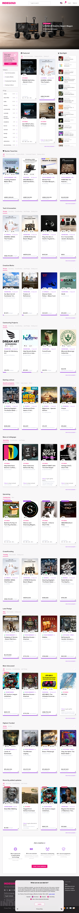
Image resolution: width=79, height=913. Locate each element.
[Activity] (65, 3)
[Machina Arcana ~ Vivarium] (30, 624)
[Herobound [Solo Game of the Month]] (30, 395)
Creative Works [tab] (38, 56)
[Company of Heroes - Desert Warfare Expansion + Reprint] (11, 624)
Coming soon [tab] (6, 497)
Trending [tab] (5, 554)
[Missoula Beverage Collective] (68, 338)
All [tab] (22, 56)
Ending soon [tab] (34, 211)
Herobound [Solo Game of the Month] (29, 410)
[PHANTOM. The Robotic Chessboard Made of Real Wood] (68, 166)
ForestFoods (46, 351)
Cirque (63, 408)
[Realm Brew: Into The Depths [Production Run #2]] (68, 566)
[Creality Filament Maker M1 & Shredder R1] (11, 166)
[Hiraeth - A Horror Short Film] (49, 509)
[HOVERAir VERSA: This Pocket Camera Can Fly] (47, 67)
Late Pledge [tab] (27, 211)
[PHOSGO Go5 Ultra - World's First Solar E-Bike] (29, 67)
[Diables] (49, 624)
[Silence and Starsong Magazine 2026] (30, 509)
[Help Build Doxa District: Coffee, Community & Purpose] (11, 452)
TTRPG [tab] (17, 383)
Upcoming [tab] (11, 211)
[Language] (61, 3)
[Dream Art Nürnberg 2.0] (11, 338)
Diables (44, 637)
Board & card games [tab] (8, 383)
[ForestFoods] (49, 338)
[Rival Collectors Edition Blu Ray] (30, 452)
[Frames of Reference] (30, 280)
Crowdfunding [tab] (18, 211)
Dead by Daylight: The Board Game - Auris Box (10, 410)
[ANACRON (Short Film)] (68, 509)
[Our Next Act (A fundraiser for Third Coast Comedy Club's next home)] (11, 280)
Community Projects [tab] (31, 154)
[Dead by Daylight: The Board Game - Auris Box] (11, 395)
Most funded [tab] (12, 554)
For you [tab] (5, 211)
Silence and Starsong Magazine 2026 (30, 525)
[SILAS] (68, 280)
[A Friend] (47, 111)
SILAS (63, 294)
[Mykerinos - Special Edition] (49, 395)
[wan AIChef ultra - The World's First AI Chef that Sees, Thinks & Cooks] (29, 111)
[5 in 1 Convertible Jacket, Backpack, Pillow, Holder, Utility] (68, 223)
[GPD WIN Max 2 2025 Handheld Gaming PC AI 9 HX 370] (30, 166)
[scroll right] (54, 56)
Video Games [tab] (24, 383)
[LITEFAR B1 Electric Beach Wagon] (30, 223)
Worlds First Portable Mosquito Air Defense (48, 181)
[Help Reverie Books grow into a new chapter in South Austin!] (30, 338)
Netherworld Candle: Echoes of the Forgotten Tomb (68, 639)
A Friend (43, 124)
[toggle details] (36, 99)
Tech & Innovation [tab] (28, 56)
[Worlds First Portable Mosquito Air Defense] (49, 166)
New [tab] (13, 497)
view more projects (49, 146)
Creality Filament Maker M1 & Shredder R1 (10, 181)
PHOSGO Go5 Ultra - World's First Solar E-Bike (28, 82)
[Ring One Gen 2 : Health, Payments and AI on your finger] (49, 223)
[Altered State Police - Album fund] (49, 280)
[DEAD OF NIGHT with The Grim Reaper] (49, 452)
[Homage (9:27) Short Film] (68, 452)
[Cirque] (68, 395)
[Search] (30, 3)
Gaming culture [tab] (41, 154)
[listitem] (10, 94)
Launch (10, 63)
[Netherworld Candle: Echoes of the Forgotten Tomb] (68, 624)
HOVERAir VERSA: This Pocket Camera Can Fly (46, 82)
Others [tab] (30, 383)
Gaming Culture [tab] (47, 56)
